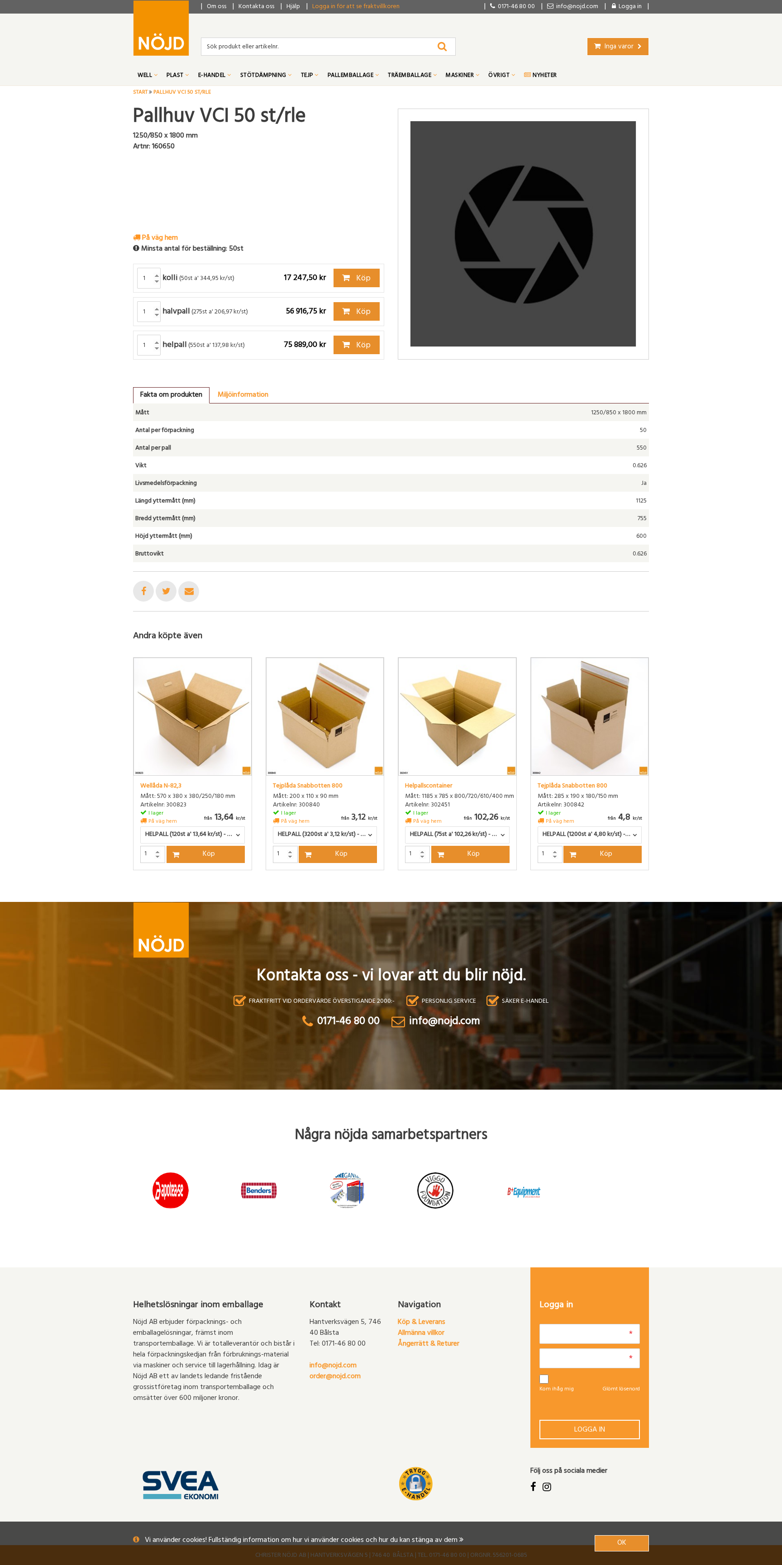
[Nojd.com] (161, 28)
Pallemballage (351, 76)
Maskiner (461, 76)
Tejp (308, 76)
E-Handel (213, 76)
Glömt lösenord (621, 1389)
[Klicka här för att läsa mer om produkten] (193, 717)
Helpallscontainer (428, 786)
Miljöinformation (243, 395)
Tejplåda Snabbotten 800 (308, 786)
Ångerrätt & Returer (428, 1344)
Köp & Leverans (421, 1322)
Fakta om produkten (171, 395)
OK (621, 1543)
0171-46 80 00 (515, 7)
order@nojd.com (335, 1377)
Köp (362, 279)
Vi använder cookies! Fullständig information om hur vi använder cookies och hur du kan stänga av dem (302, 1540)
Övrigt (499, 76)
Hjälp (293, 7)
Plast (176, 76)
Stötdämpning (264, 76)
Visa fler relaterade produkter (186, 894)
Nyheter (544, 76)
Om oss (216, 7)
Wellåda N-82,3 (160, 786)
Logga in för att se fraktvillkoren (356, 7)
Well (146, 76)
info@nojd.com (333, 1366)
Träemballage (410, 76)
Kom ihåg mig (556, 1389)
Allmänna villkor (421, 1333)
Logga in (589, 1430)
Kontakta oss (256, 7)
